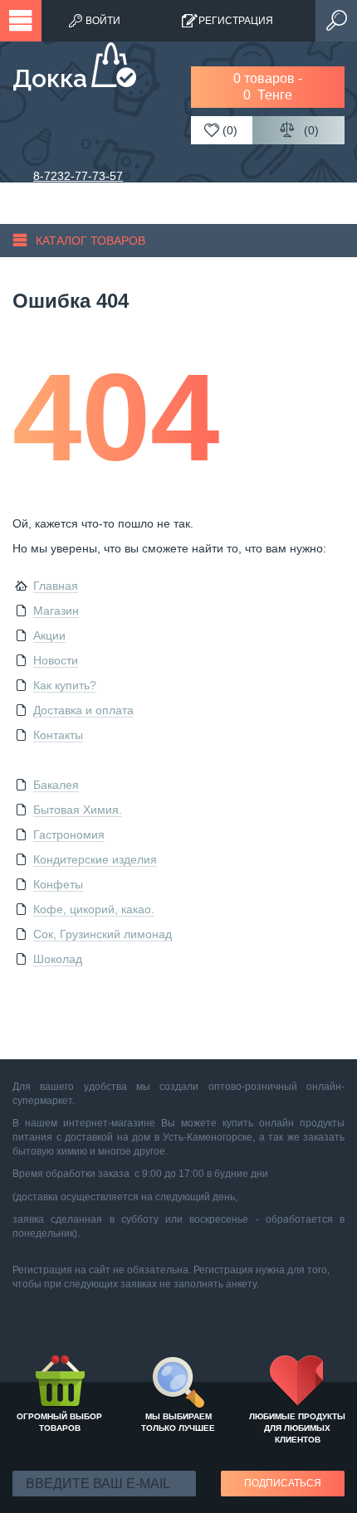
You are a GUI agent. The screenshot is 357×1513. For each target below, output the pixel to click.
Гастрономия (69, 834)
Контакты (58, 735)
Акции (49, 635)
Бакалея (56, 784)
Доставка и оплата (83, 710)
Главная (55, 585)
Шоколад (57, 959)
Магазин (56, 610)
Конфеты (58, 884)
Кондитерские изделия (95, 859)
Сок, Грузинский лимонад (102, 934)
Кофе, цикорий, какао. (93, 909)
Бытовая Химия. (77, 809)
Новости (55, 660)
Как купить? (64, 685)
